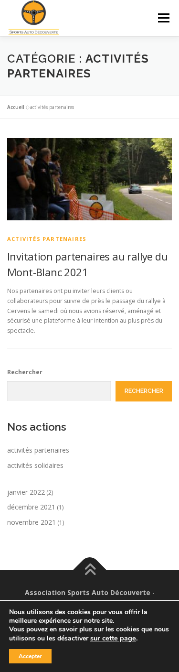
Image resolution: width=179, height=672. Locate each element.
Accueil (15, 107)
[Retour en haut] (89, 570)
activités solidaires (35, 465)
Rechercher (24, 372)
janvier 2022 (26, 492)
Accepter (30, 656)
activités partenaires (46, 238)
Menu (163, 18)
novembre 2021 (31, 522)
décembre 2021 (31, 506)
